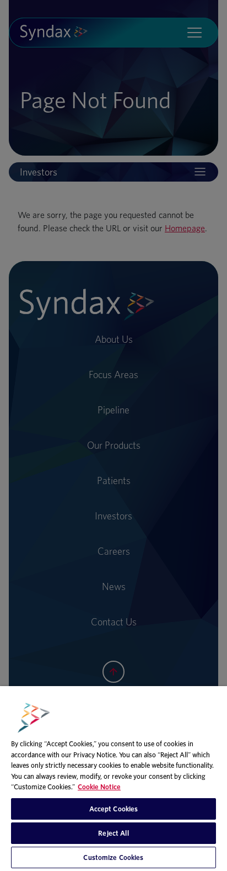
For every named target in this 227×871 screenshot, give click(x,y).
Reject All (113, 833)
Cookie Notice (99, 787)
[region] (113, 778)
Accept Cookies (113, 809)
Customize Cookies (113, 857)
